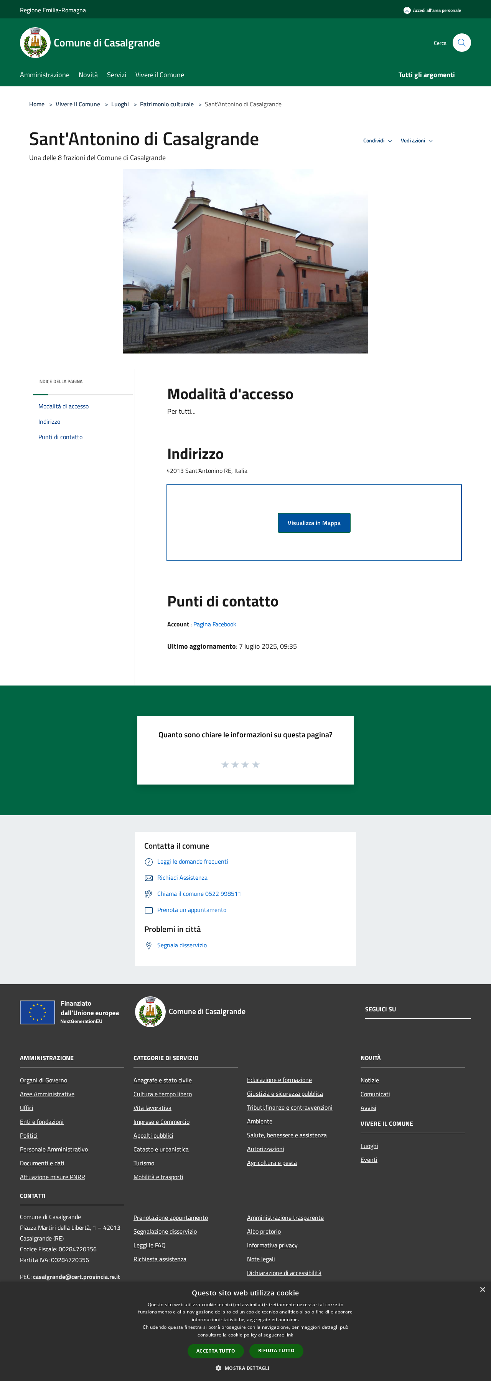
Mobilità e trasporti (158, 1176)
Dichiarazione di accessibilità (284, 1272)
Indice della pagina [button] (60, 381)
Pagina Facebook (214, 624)
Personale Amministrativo (54, 1149)
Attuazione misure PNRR (52, 1176)
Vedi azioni (413, 140)
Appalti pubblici (153, 1135)
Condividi (374, 140)
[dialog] (245, 1331)
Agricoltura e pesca (272, 1162)
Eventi (369, 1159)
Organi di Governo (43, 1080)
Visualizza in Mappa (314, 522)
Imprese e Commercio (161, 1121)
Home (36, 104)
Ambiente (259, 1121)
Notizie (370, 1080)
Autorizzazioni (265, 1148)
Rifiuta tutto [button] (276, 1350)
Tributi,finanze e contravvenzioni (290, 1107)
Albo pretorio (264, 1231)
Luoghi (120, 104)
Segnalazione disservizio (165, 1231)
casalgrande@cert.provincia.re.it (76, 1276)
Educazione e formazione (279, 1079)
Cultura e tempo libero (162, 1094)
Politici (29, 1135)
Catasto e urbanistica (161, 1149)
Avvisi (368, 1107)
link (289, 1334)
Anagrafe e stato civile (162, 1080)
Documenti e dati (42, 1163)
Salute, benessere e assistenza (287, 1135)
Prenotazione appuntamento (170, 1217)
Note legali (261, 1259)
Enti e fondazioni (42, 1121)
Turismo (143, 1163)
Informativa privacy (272, 1245)
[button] (245, 1368)
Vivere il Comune (79, 104)
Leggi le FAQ (149, 1245)
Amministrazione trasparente (285, 1217)
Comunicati (375, 1094)
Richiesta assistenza (159, 1259)
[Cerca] (462, 42)
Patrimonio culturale (167, 104)
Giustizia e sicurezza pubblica (285, 1093)
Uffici (26, 1107)
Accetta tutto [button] (215, 1351)
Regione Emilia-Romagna (53, 10)
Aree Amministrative (47, 1094)
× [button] (482, 1290)
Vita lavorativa (152, 1107)
